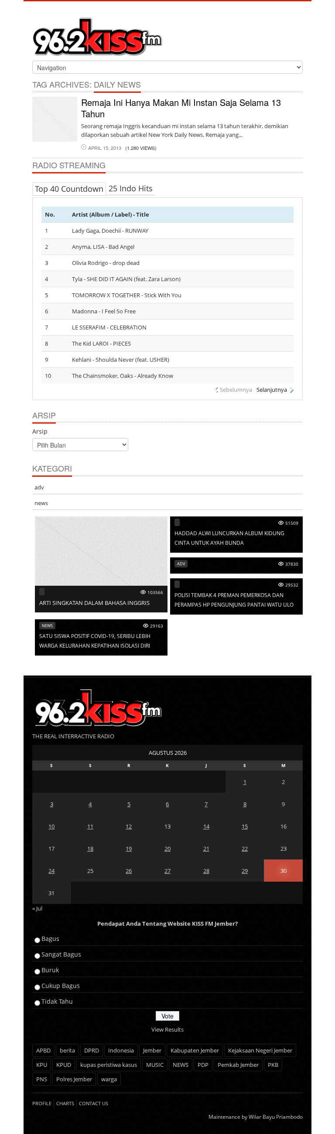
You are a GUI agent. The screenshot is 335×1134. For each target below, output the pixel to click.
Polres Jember (74, 1079)
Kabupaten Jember (195, 1050)
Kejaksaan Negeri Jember (260, 1050)
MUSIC (155, 1065)
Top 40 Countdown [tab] (69, 188)
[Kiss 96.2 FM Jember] (97, 35)
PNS (41, 1079)
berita (67, 1050)
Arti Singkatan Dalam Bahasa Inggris (94, 603)
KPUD (63, 1065)
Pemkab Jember (238, 1065)
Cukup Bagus (60, 985)
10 (51, 826)
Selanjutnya (271, 390)
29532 (291, 585)
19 (129, 848)
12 (129, 826)
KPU (41, 1065)
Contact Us (93, 1103)
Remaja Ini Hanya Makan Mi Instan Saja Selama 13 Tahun (181, 108)
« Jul (37, 908)
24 (51, 871)
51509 (291, 523)
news (41, 503)
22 (245, 848)
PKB (273, 1065)
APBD (43, 1050)
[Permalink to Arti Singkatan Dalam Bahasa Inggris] (101, 564)
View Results (167, 1029)
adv (39, 487)
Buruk (50, 970)
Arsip (40, 431)
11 (90, 826)
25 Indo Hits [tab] (131, 188)
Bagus (50, 938)
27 (167, 871)
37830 (291, 564)
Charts (65, 1103)
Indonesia (121, 1050)
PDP (203, 1065)
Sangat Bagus (61, 954)
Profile (41, 1103)
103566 (155, 592)
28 (206, 871)
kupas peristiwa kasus (108, 1065)
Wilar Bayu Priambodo (276, 1116)
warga (109, 1079)
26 (129, 871)
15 (245, 826)
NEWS (180, 1065)
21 (206, 848)
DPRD (91, 1050)
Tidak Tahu (57, 1001)
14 (206, 826)
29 (245, 871)
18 (90, 848)
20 (167, 848)
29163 (156, 626)
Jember (152, 1050)
